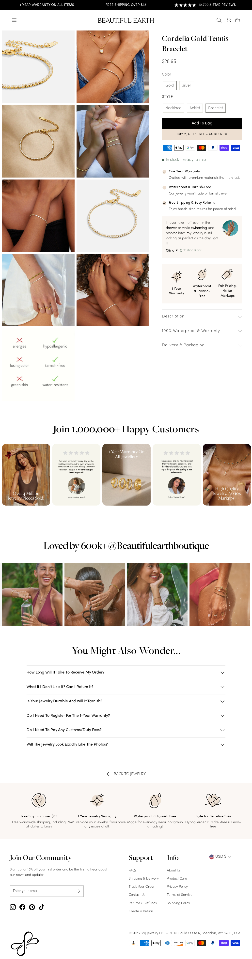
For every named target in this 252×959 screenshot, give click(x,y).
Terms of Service (179, 895)
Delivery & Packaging (183, 345)
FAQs (133, 870)
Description (173, 316)
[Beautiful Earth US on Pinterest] (32, 907)
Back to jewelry (130, 774)
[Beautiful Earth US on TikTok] (42, 907)
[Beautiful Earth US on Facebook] (22, 907)
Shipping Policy (178, 903)
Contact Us (137, 895)
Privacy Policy (177, 886)
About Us (174, 870)
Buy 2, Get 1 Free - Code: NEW (202, 134)
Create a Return (141, 911)
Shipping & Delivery (144, 878)
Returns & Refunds (143, 903)
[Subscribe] (78, 891)
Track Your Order (142, 886)
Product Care (177, 878)
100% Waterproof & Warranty (191, 331)
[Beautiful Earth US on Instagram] (13, 907)
